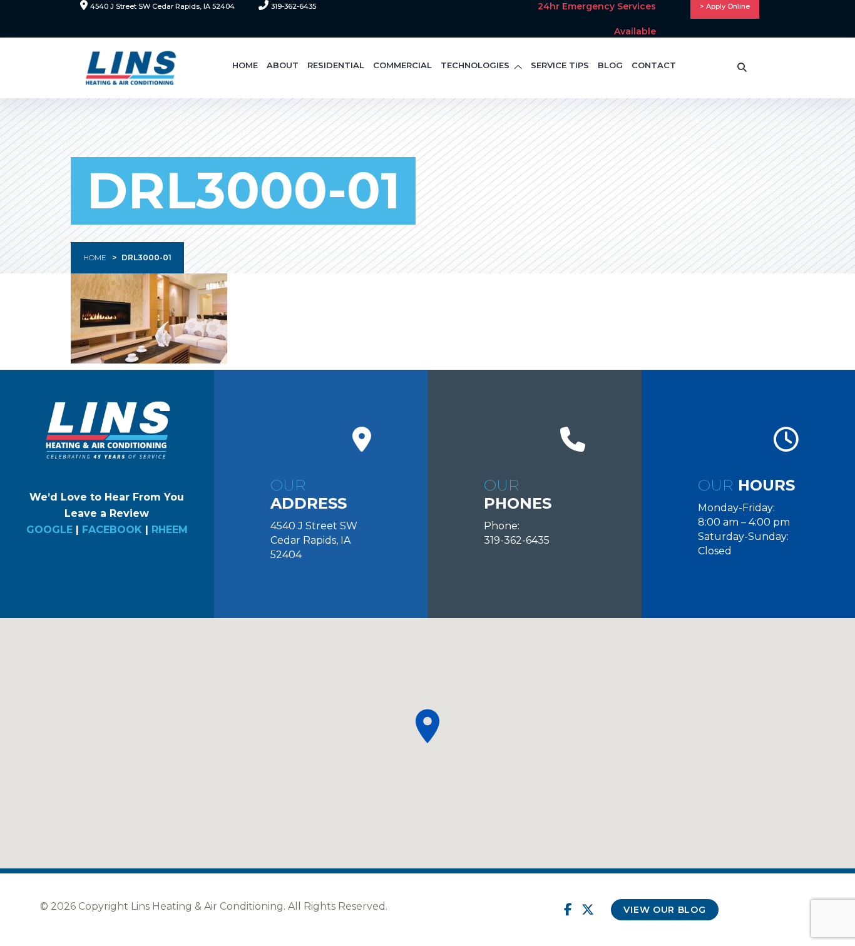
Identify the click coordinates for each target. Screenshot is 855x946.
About (283, 65)
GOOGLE (49, 530)
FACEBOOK (112, 530)
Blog (610, 65)
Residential (335, 65)
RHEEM (169, 530)
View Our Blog (664, 909)
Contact (654, 65)
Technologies (475, 65)
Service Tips (560, 65)
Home (245, 65)
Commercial (402, 65)
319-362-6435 (517, 540)
